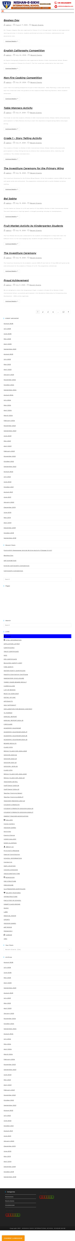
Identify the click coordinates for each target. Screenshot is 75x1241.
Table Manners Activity (18, 108)
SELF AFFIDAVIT (10, 705)
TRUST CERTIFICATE (11, 651)
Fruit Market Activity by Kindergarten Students (33, 225)
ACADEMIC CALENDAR (12, 728)
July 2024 (7, 400)
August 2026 (8, 323)
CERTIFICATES (9, 647)
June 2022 (7, 482)
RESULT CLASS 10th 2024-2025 (15, 751)
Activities (7, 831)
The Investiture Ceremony (20, 253)
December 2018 (10, 528)
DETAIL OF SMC (10, 697)
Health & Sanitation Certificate (16, 674)
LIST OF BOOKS (10, 690)
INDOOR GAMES (10, 827)
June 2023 (7, 436)
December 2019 (10, 507)
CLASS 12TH (8, 770)
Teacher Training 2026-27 (13, 797)
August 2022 (8, 471)
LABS (6, 912)
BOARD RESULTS (10, 743)
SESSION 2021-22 (10, 762)
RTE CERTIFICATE (10, 659)
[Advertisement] (37, 602)
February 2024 (9, 420)
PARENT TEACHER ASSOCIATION (16, 816)
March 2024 (8, 415)
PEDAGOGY (8, 931)
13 (63, 312)
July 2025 (7, 359)
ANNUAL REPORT (10, 716)
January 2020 (9, 502)
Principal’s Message (11, 850)
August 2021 (8, 492)
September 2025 (10, 349)
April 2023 (7, 446)
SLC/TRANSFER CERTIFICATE (14, 889)
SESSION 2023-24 (10, 755)
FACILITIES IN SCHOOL (12, 900)
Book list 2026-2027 (11, 693)
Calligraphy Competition (13, 571)
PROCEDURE (8, 885)
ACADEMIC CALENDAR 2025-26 (15, 736)
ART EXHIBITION (10, 560)
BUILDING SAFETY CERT (13, 663)
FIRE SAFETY (8, 667)
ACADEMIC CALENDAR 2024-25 (15, 739)
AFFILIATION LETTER (12, 644)
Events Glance (9, 835)
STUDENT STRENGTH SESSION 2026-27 (18, 812)
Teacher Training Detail (13, 793)
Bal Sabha (10, 198)
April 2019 (7, 522)
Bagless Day (11, 20)
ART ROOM (8, 927)
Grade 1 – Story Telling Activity (23, 138)
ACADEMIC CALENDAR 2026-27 (15, 732)
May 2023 (7, 441)
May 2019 (7, 517)
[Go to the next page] (69, 312)
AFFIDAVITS (8, 701)
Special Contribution (12, 854)
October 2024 (9, 385)
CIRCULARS (8, 724)
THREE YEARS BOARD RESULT (15, 682)
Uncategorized (10, 1205)
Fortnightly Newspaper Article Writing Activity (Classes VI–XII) (28, 550)
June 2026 (8, 334)
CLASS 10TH (8, 747)
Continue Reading (12, 41)
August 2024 (8, 395)
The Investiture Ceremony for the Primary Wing (34, 168)
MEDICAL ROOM (10, 915)
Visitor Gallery (9, 824)
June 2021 (7, 497)
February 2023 (9, 451)
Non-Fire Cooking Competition (23, 77)
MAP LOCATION (10, 866)
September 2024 (10, 390)
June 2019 (7, 512)
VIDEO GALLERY (10, 839)
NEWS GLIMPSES (10, 843)
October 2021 (9, 487)
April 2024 (8, 410)
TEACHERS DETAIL (11, 781)
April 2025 (7, 369)
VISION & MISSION (11, 870)
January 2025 (9, 374)
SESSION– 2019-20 (11, 766)
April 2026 (8, 344)
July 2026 (7, 328)
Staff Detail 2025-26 (11, 785)
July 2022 (7, 476)
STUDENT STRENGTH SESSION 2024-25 (18, 808)
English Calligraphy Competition (24, 50)
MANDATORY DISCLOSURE (14, 678)
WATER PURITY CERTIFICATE (14, 670)
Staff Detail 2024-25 (11, 789)
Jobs (5, 938)
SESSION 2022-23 (10, 758)
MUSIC (6, 908)
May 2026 (7, 339)
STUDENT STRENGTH (12, 804)
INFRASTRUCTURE (10, 896)
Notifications (9, 1196)
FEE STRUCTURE (10, 881)
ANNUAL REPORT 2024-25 (13, 720)
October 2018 (9, 533)
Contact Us (8, 862)
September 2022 (10, 466)
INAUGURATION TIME (12, 873)
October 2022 (9, 461)
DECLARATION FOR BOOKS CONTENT (18, 709)
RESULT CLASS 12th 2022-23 (14, 778)
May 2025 (7, 364)
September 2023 (10, 431)
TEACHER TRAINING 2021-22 (14, 801)
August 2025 (8, 354)
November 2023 (10, 425)
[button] (2, 11)
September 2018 (10, 538)
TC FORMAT (8, 713)
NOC (5, 655)
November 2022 (10, 456)
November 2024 (10, 379)
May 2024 (7, 405)
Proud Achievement (16, 280)
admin (8, 25)
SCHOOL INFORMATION (13, 858)
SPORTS (7, 919)
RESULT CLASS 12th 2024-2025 (15, 774)
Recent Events (38, 25)
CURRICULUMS (9, 686)
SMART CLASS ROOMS (12, 904)
